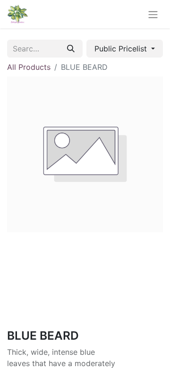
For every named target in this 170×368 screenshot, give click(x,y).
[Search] (71, 49)
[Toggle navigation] (153, 14)
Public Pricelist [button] (121, 48)
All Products (29, 67)
